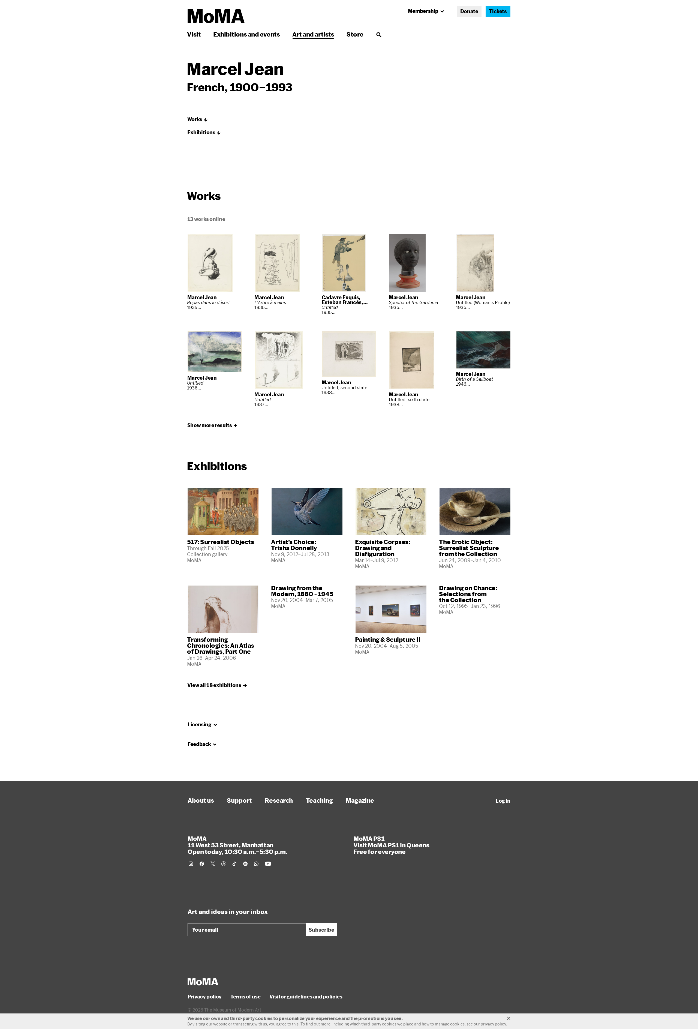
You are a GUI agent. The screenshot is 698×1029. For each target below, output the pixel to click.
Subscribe (321, 930)
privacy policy (493, 1024)
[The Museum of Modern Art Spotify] (245, 863)
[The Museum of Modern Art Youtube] (268, 863)
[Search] (378, 34)
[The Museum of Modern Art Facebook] (201, 863)
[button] (197, 119)
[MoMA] (203, 982)
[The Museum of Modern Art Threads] (223, 863)
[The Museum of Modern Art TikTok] (234, 863)
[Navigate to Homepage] (216, 16)
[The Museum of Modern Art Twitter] (212, 863)
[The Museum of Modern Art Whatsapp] (256, 863)
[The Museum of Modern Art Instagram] (190, 863)
